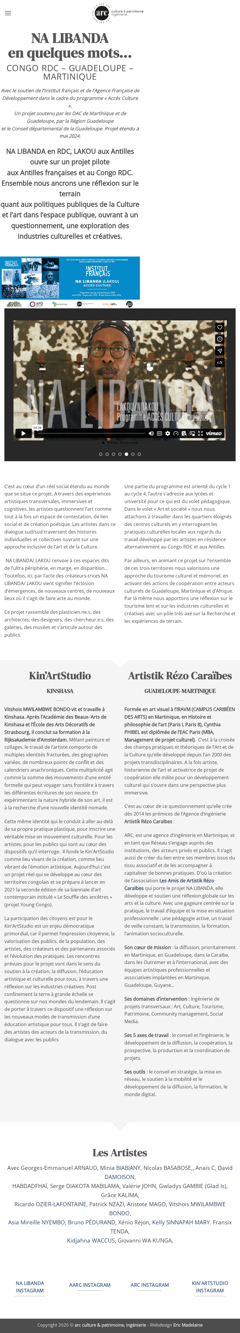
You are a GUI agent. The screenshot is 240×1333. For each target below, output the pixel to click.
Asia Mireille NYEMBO (36, 1222)
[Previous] (16, 385)
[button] (8, 13)
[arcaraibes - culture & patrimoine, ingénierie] (120, 13)
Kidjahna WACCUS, (91, 1240)
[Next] (223, 385)
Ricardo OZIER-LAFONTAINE (50, 1204)
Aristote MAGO (146, 1204)
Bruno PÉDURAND (91, 1222)
